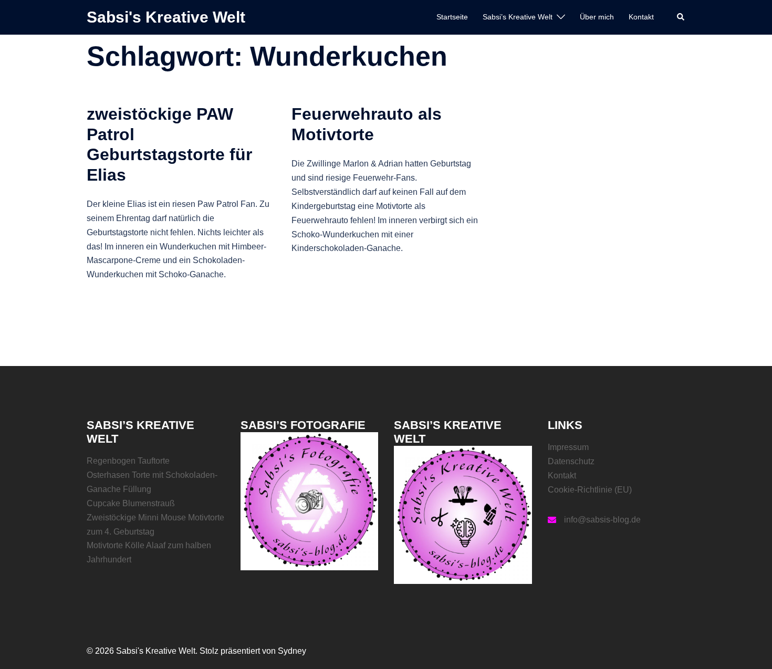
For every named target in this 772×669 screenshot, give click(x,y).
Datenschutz (571, 461)
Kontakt (641, 17)
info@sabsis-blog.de (602, 519)
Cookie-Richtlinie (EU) (590, 489)
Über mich (597, 17)
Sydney (292, 650)
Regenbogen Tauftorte (128, 460)
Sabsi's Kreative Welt (166, 17)
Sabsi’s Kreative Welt (517, 17)
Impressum (568, 447)
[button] (681, 17)
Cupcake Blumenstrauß (131, 503)
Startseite (452, 17)
